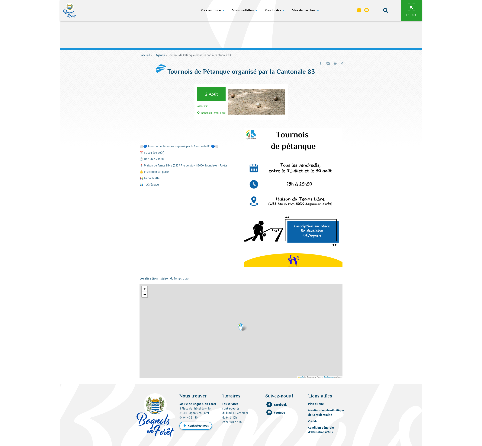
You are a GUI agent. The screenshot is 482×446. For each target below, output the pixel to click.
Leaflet (302, 377)
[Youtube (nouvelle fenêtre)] (366, 10)
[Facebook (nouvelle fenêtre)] (359, 10)
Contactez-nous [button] (198, 425)
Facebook (280, 404)
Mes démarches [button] (303, 10)
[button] (385, 10)
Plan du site (316, 404)
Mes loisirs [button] (273, 10)
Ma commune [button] (211, 10)
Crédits (312, 421)
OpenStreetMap (329, 377)
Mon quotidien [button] (243, 10)
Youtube (279, 412)
